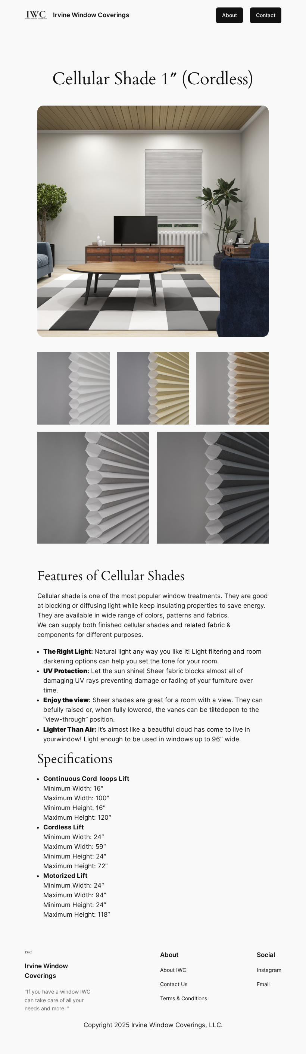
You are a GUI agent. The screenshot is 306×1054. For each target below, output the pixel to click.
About (229, 15)
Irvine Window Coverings (91, 15)
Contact (265, 15)
